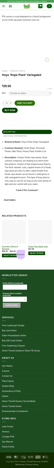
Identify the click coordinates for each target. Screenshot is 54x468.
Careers (5, 371)
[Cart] (40, 6)
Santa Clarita (29, 1)
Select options (10, 255)
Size (4, 93)
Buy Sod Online (9, 330)
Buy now (10, 110)
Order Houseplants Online (14, 335)
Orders (5, 396)
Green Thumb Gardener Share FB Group (21, 351)
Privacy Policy (32, 464)
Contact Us (7, 376)
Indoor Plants (17, 71)
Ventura (44, 1)
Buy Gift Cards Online (12, 340)
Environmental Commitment (15, 411)
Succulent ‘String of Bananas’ (10, 247)
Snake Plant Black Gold (38, 247)
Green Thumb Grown (11, 406)
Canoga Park (19, 1)
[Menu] (3, 6)
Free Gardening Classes (13, 346)
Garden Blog (8, 386)
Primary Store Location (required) (12, 294)
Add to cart (25, 103)
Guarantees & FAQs (11, 391)
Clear (49, 88)
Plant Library (8, 381)
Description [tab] (9, 132)
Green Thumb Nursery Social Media (18, 401)
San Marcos (37, 1)
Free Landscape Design (13, 325)
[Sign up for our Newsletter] (10, 6)
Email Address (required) (13, 283)
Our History (7, 366)
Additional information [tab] (15, 136)
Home (4, 71)
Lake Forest (11, 1)
